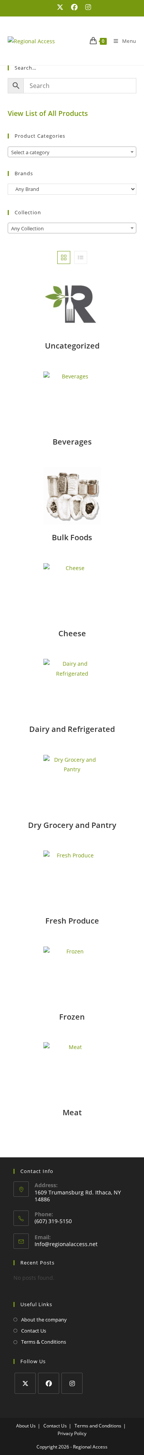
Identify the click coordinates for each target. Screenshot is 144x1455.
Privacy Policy (72, 1433)
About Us (26, 1425)
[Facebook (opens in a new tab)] (74, 7)
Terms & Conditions (43, 1341)
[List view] (80, 257)
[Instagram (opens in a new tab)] (86, 7)
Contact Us (33, 1330)
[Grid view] (63, 257)
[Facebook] (48, 1383)
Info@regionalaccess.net (66, 1244)
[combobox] (72, 152)
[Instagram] (72, 1383)
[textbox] (72, 152)
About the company (44, 1319)
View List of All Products (48, 113)
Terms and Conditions (97, 1425)
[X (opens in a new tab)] (60, 7)
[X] (25, 1383)
